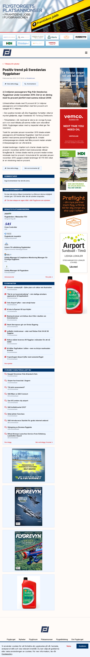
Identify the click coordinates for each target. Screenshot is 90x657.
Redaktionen (31, 78)
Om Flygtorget (77, 639)
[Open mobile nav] (86, 53)
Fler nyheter (8, 363)
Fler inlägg (7, 442)
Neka (69, 646)
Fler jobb (48, 277)
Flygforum (33, 639)
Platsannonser (47, 639)
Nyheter (22, 639)
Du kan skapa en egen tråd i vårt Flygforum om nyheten (28, 200)
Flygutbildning (62, 639)
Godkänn (82, 646)
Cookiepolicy (7, 654)
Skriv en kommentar (31, 168)
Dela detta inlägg (12, 84)
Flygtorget (11, 639)
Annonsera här (9, 277)
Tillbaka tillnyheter (11, 64)
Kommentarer (31, 84)
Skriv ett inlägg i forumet (43, 442)
